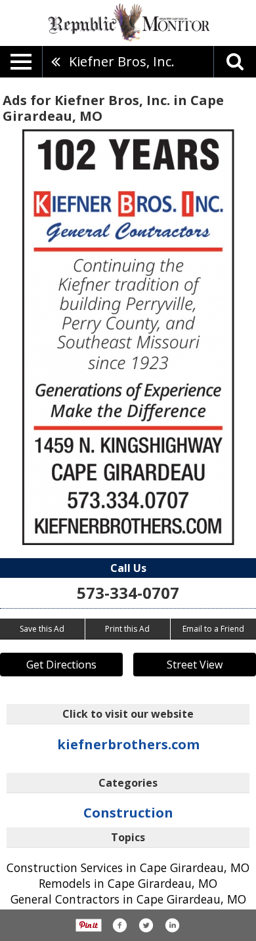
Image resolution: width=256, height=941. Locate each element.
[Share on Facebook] (119, 925)
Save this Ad (42, 628)
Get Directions (61, 664)
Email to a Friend (213, 628)
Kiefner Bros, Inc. (122, 61)
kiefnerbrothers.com (128, 744)
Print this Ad (127, 628)
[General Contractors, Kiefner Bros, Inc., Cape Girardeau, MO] (128, 337)
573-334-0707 (128, 592)
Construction (128, 812)
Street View (195, 664)
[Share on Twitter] (145, 925)
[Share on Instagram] (172, 925)
